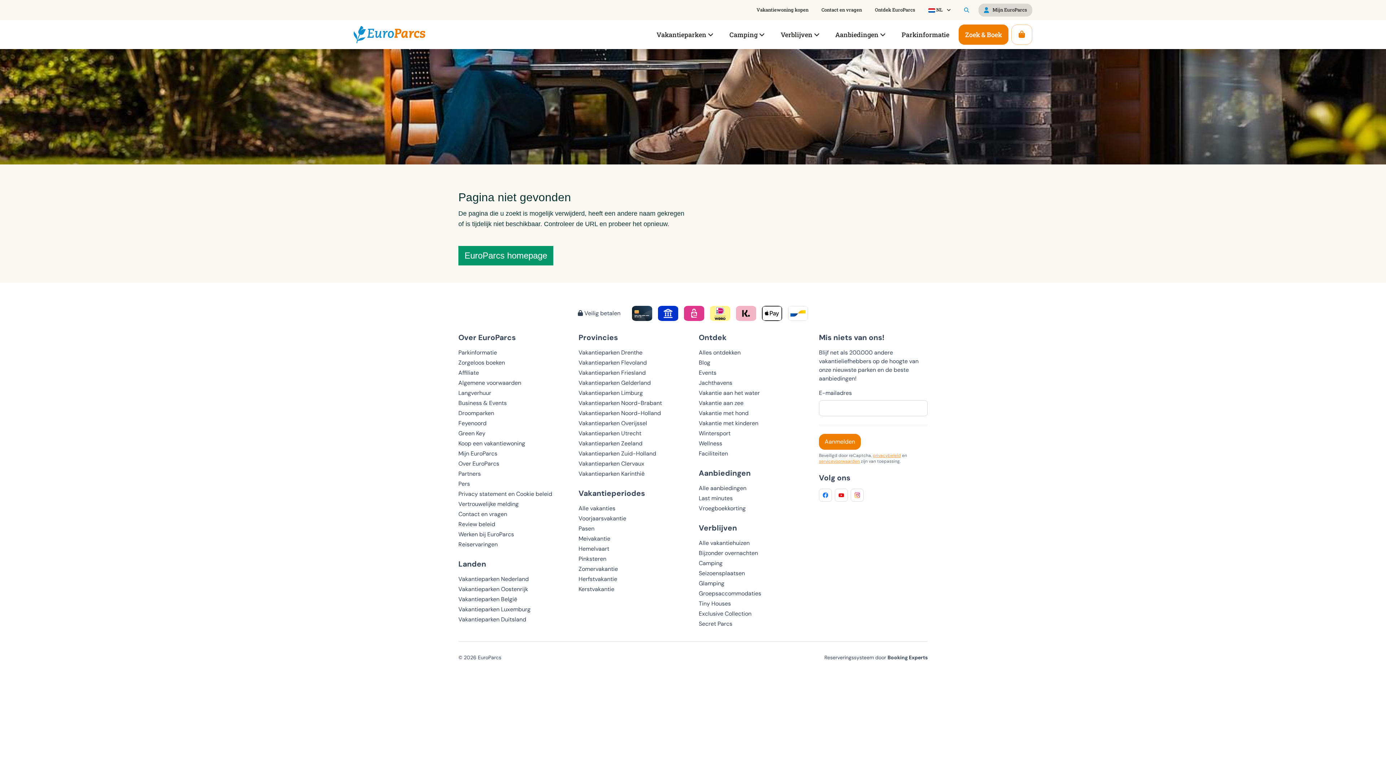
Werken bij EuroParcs (486, 534)
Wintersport (715, 433)
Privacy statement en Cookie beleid (505, 494)
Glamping (711, 583)
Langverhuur (474, 393)
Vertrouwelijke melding (488, 504)
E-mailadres (835, 393)
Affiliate (468, 373)
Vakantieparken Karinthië (612, 473)
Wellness (710, 443)
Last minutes (716, 498)
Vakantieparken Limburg (611, 393)
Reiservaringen (478, 544)
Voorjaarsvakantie (602, 518)
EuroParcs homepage (506, 255)
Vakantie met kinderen (728, 423)
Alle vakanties (597, 508)
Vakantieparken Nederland (493, 579)
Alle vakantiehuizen (724, 543)
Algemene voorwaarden (489, 383)
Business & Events (482, 403)
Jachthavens (715, 383)
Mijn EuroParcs (477, 453)
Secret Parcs (715, 624)
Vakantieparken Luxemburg (494, 609)
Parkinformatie (477, 352)
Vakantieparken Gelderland (615, 383)
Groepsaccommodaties (730, 593)
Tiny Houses (715, 603)
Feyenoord (472, 423)
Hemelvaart (594, 549)
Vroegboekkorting (722, 508)
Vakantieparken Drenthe (610, 352)
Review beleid (476, 524)
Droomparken (476, 413)
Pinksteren (592, 559)
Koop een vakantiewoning (491, 443)
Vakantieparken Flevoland (613, 362)
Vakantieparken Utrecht (610, 433)
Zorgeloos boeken (481, 362)
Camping (711, 563)
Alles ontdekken (720, 352)
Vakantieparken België (487, 599)
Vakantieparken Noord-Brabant (620, 403)
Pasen (586, 528)
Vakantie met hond (724, 413)
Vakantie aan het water (729, 393)
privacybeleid (887, 455)
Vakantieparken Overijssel (613, 423)
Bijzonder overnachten (728, 553)
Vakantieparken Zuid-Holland (617, 453)
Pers (464, 484)
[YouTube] (841, 495)
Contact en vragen (482, 514)
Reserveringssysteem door (876, 657)
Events (707, 373)
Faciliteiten (713, 453)
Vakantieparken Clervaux (611, 463)
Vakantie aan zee (721, 403)
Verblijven (718, 528)
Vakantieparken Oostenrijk (493, 589)
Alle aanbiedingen (722, 488)
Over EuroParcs (478, 463)
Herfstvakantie (598, 579)
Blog (704, 362)
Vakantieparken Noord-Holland (620, 413)
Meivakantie (594, 538)
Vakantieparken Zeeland (610, 443)
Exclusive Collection (725, 613)
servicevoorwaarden (839, 461)
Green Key (471, 433)
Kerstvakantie (596, 589)
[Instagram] (857, 495)
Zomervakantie (598, 569)
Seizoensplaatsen (722, 573)
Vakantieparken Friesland (612, 373)
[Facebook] (825, 495)
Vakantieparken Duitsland (492, 619)
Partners (469, 473)
